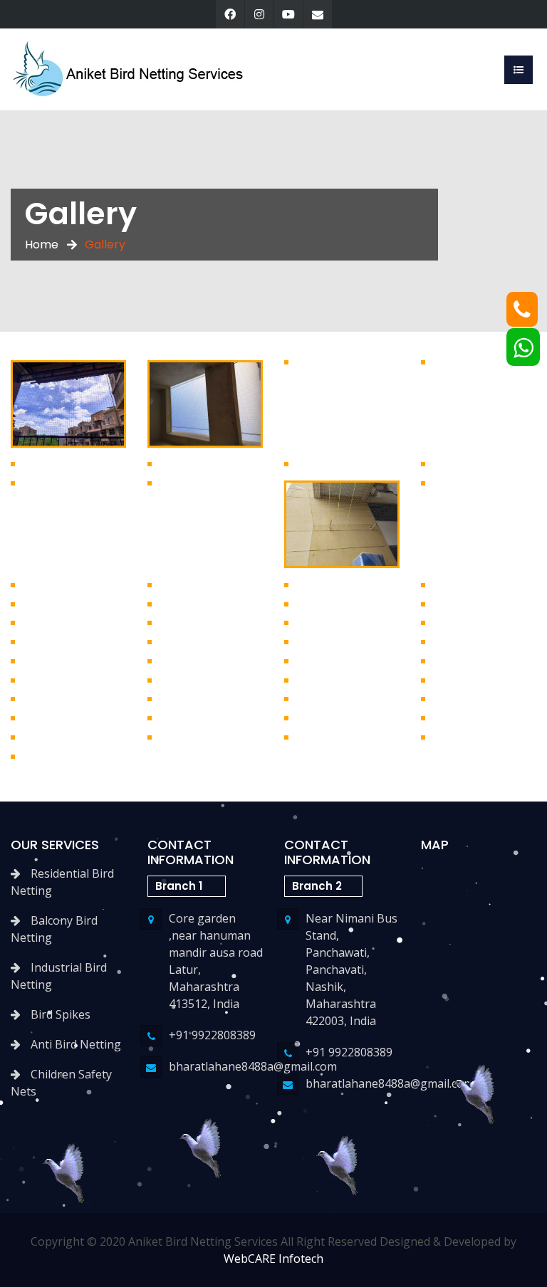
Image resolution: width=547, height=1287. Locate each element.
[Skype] (288, 14)
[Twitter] (259, 14)
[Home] (129, 68)
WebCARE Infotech (273, 1258)
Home (41, 244)
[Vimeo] (317, 14)
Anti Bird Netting (74, 1044)
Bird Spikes (59, 1014)
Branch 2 (317, 885)
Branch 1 (178, 885)
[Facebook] (230, 14)
